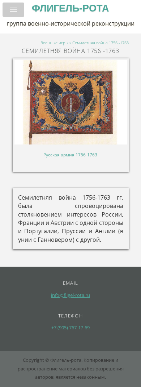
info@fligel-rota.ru (70, 295)
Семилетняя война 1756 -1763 (100, 42)
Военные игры (54, 42)
